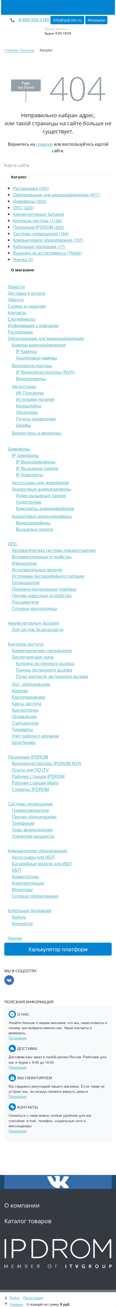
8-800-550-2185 (34, 19)
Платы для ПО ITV (30, 770)
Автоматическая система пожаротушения (54, 550)
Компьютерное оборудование (37, 851)
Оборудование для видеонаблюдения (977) (56, 195)
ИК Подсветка (30, 393)
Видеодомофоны (33, 523)
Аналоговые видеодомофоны (42, 516)
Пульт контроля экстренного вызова (52, 676)
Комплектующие (28, 883)
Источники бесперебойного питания (48, 576)
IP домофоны (25, 455)
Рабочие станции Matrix (35, 783)
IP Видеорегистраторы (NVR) (45, 372)
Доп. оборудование (31, 684)
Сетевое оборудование (35, 896)
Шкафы (23, 425)
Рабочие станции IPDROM (38, 776)
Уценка (15, 938)
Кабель (19, 917)
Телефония (23, 823)
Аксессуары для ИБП (33, 857)
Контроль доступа (25, 644)
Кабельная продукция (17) (39, 246)
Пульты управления (36, 419)
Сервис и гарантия (27, 306)
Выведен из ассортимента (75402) (47, 253)
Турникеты (22, 729)
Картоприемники (28, 697)
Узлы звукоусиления (32, 830)
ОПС (13, 544)
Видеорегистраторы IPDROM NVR (46, 763)
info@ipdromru (67, 20)
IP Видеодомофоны (36, 462)
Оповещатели (26, 582)
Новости (16, 286)
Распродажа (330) (31, 188)
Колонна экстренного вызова (45, 663)
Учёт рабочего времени (35, 736)
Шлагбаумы (24, 742)
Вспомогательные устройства (41, 557)
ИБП (16, 870)
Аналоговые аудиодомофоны (41, 489)
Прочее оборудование (34, 817)
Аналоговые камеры (36, 358)
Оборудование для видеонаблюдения (46, 338)
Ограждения (24, 716)
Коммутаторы (25, 876)
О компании (22, 1205)
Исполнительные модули (37, 569)
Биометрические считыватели (42, 650)
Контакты (17, 312)
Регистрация (33, 1297)
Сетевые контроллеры (34, 608)
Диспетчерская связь (33, 657)
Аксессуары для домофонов (40, 482)
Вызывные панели (34, 529)
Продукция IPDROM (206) (38, 227)
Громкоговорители (30, 810)
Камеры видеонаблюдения (39, 345)
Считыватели (25, 723)
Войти (14, 1297)
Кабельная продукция (29, 910)
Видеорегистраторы (32, 365)
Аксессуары (24, 386)
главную (44, 144)
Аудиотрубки (28, 502)
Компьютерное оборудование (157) (48, 240)
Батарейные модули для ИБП (42, 863)
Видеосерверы (31, 378)
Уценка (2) (23, 259)
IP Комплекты (29, 475)
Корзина (16, 1304)
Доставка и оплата (26, 293)
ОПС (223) (23, 208)
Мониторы (22, 889)
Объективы (27, 412)
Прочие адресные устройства (41, 595)
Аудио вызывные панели (41, 495)
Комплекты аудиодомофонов (45, 508)
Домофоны (19, 449)
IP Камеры (26, 351)
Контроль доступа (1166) (37, 220)
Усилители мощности (33, 836)
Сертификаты (22, 319)
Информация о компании (33, 325)
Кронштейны (29, 406)
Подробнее (17, 1037)
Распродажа (20, 332)
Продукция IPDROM (28, 757)
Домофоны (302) (29, 201)
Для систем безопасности (37, 629)
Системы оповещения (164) (41, 233)
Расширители (25, 602)
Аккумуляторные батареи (38, 214)
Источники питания (35, 399)
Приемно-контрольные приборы (44, 589)
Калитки (20, 690)
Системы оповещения (30, 804)
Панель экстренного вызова (44, 670)
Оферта (16, 299)
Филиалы (96, 20)
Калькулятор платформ (58, 949)
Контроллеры (25, 710)
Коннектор (22, 923)
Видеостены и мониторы (37, 433)
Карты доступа (26, 703)
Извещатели (24, 563)
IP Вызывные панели (37, 468)
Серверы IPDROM (30, 789)
